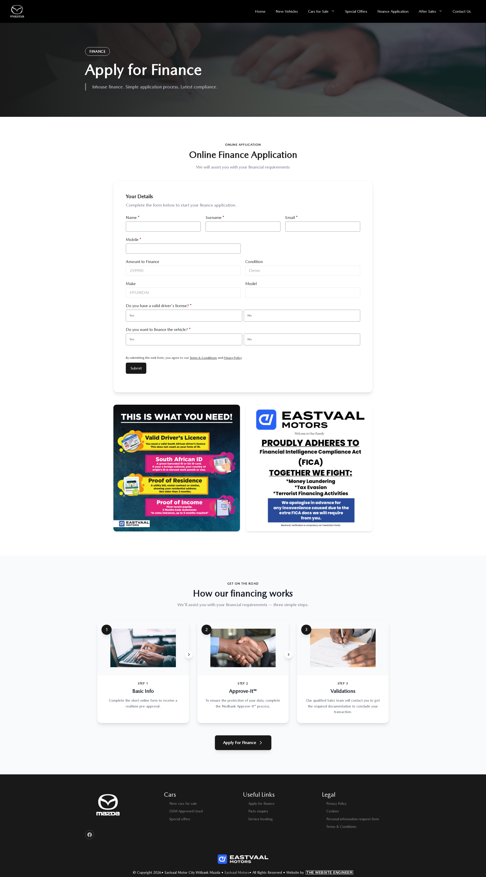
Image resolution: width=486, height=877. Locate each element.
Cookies (332, 811)
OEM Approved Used (186, 811)
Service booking (260, 819)
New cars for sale (183, 803)
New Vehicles (287, 11)
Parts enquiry (258, 811)
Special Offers (356, 11)
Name (132, 217)
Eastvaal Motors (237, 872)
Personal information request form (352, 819)
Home (260, 11)
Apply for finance (261, 803)
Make (131, 283)
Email (291, 217)
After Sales (427, 11)
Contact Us (462, 11)
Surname (215, 217)
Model (251, 283)
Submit (136, 368)
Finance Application (393, 11)
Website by (319, 872)
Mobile (133, 239)
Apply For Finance (239, 742)
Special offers (179, 819)
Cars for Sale (318, 11)
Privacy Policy (232, 358)
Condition (254, 261)
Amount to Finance (142, 261)
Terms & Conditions (203, 358)
